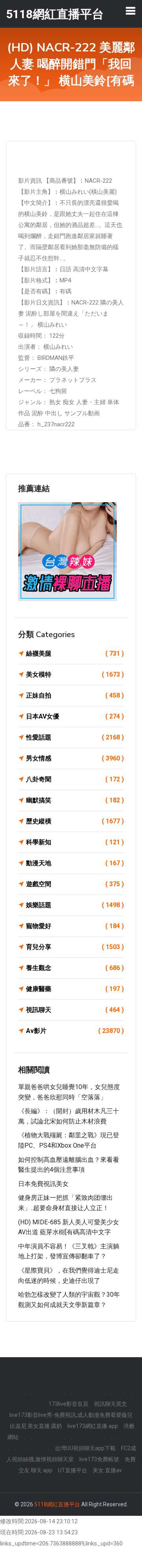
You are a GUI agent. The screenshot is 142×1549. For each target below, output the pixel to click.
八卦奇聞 (75, 779)
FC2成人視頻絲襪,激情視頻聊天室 (71, 1453)
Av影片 (75, 1031)
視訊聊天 (75, 1010)
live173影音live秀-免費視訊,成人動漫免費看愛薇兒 (71, 1415)
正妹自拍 (75, 695)
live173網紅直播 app (92, 1426)
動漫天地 (75, 863)
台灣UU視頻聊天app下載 (85, 1448)
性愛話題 (75, 737)
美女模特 (75, 674)
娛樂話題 (75, 905)
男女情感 (75, 758)
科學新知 (75, 842)
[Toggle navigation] (130, 10)
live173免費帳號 (99, 1459)
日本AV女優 (75, 716)
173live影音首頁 (68, 1404)
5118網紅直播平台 (57, 1504)
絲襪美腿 (75, 653)
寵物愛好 (75, 926)
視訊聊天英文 (110, 1404)
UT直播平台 (72, 1470)
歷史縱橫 (75, 821)
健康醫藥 (75, 989)
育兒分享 (75, 947)
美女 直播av (107, 1470)
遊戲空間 (75, 884)
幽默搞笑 (75, 800)
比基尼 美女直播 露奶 (36, 1426)
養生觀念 (75, 968)
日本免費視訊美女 (43, 1184)
